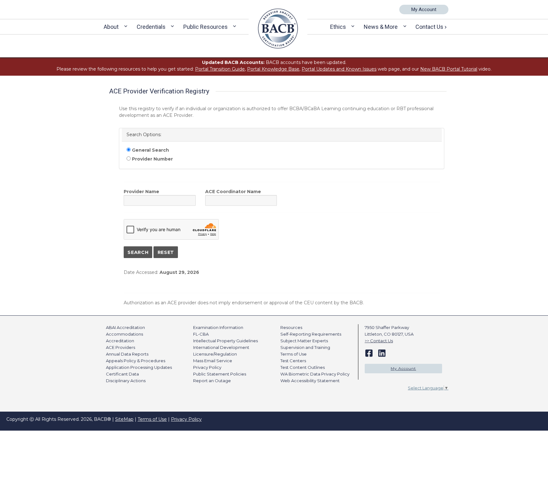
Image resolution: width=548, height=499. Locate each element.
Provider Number (152, 159)
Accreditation (120, 340)
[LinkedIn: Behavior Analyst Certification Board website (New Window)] (382, 352)
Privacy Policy (207, 367)
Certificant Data (122, 373)
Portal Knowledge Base (273, 69)
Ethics (338, 26)
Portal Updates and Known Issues (339, 69)
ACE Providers (120, 347)
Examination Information (218, 327)
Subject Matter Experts (304, 340)
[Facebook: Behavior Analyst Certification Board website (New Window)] (369, 352)
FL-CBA (201, 334)
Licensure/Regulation (215, 354)
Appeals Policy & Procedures (135, 360)
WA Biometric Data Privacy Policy (314, 373)
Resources (291, 327)
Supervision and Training (305, 347)
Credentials (151, 26)
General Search (150, 150)
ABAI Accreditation (125, 327)
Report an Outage (212, 380)
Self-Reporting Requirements (310, 334)
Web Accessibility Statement (310, 380)
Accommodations (124, 334)
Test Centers (293, 360)
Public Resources (205, 26)
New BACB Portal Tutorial (448, 69)
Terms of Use (293, 354)
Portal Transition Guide (220, 69)
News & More (381, 26)
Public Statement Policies (219, 373)
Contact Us (429, 26)
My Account (423, 9)
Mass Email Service (212, 360)
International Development (221, 347)
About (111, 26)
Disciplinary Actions (126, 380)
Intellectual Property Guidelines (225, 340)
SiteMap (124, 419)
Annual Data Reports (127, 354)
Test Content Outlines (302, 367)
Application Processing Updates (139, 367)
